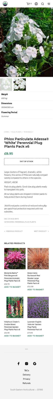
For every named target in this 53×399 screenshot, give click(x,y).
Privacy (26, 379)
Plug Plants (16, 132)
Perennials (28, 132)
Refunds (27, 383)
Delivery (26, 374)
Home (6, 132)
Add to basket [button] (12, 287)
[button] (29, 3)
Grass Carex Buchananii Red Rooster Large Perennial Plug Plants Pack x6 (33, 278)
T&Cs (26, 370)
